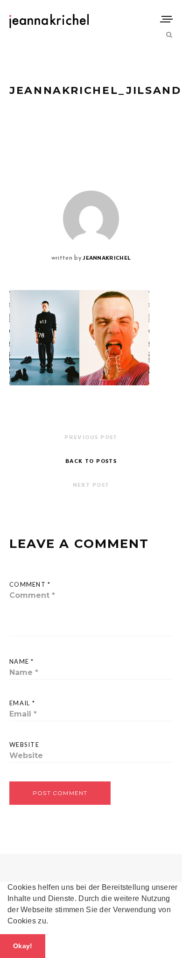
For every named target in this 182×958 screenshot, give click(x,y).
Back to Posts (91, 460)
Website (24, 744)
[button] (51, 922)
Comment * (30, 584)
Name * (21, 661)
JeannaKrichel (107, 257)
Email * (22, 703)
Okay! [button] (23, 946)
